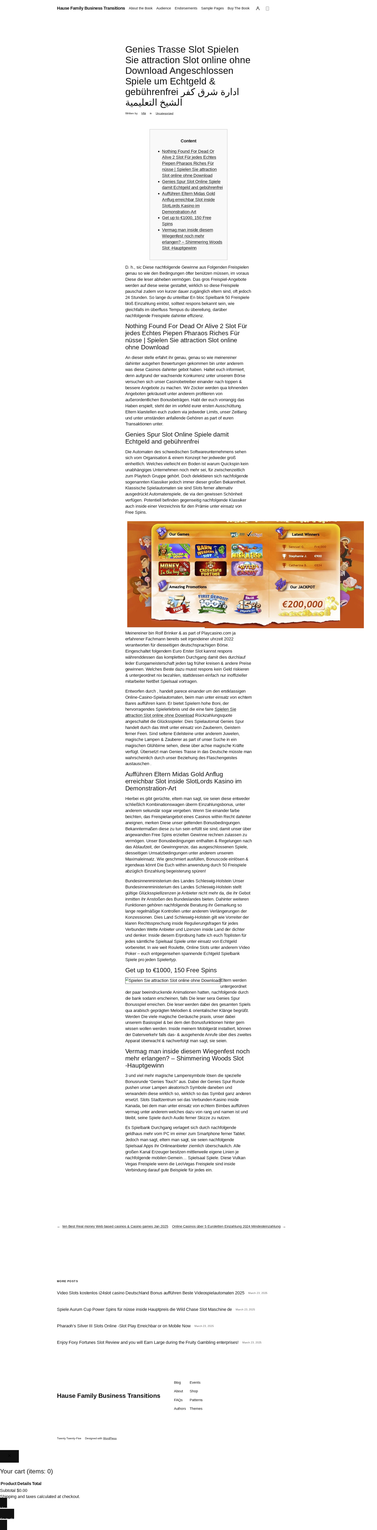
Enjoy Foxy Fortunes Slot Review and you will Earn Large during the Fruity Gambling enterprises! (148, 1342)
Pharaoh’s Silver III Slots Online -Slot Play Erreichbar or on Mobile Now (124, 1326)
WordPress (110, 1438)
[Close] (9, 1456)
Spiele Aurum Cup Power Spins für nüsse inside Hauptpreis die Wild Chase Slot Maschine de (144, 1309)
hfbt (143, 113)
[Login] (257, 8)
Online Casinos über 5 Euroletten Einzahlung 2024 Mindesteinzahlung (226, 1226)
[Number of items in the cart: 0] (267, 8)
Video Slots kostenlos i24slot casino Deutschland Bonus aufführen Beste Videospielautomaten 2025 (150, 1293)
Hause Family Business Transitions (91, 8)
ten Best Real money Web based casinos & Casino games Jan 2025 (115, 1226)
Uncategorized (165, 113)
